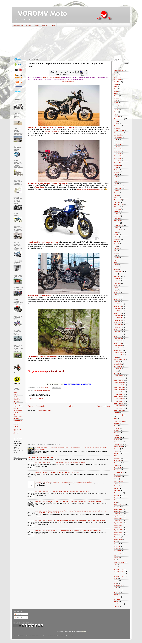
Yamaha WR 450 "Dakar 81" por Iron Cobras (42, 356)
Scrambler (117, 490)
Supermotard (118, 539)
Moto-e (116, 285)
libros (115, 250)
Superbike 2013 (118, 511)
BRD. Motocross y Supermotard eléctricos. (40, 457)
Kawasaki (116, 244)
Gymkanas (117, 223)
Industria (116, 237)
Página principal (18, 25)
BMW (115, 93)
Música (116, 357)
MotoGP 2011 (118, 304)
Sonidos (116, 500)
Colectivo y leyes (119, 119)
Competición (117, 128)
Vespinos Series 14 (119, 576)
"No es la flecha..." (119, 70)
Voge (115, 583)
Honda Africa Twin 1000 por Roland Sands (48, 183)
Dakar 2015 (117, 146)
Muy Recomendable (119, 359)
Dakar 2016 (117, 149)
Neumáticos (117, 368)
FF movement (118, 200)
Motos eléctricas (119, 352)
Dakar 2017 (117, 151)
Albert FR (16, 433)
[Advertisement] (70, 43)
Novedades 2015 (119, 380)
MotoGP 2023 (118, 331)
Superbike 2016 (118, 518)
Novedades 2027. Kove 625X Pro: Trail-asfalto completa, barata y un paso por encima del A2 (62, 491)
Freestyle (117, 211)
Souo (115, 502)
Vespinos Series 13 (119, 574)
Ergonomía (117, 190)
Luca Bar (116, 257)
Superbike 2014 (118, 513)
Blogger (83, 631)
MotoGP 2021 (118, 327)
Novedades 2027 (119, 408)
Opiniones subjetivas (120, 415)
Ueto (15, 403)
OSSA (115, 419)
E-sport (116, 179)
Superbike (117, 507)
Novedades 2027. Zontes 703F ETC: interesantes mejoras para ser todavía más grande (60, 462)
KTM (115, 246)
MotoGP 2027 (118, 341)
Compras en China (119, 130)
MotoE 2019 (117, 297)
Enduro (116, 183)
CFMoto (116, 109)
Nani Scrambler (18, 420)
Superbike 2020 (118, 527)
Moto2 (116, 287)
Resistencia (117, 467)
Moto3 (116, 290)
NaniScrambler (118, 366)
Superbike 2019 (118, 525)
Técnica (36, 25)
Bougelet (116, 98)
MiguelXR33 (37, 390)
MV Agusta (117, 361)
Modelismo (117, 278)
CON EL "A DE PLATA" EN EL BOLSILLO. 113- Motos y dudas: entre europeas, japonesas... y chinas (63, 482)
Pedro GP (16, 418)
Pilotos (116, 435)
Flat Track (117, 202)
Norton (116, 371)
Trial (115, 560)
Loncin (116, 253)
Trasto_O (117, 557)
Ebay (115, 181)
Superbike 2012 (118, 509)
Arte (115, 86)
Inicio (71, 406)
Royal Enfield (118, 476)
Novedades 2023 (119, 398)
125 (115, 72)
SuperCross (117, 537)
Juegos (116, 241)
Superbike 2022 (118, 532)
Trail (115, 555)
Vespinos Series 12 (119, 571)
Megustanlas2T (18, 406)
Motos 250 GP (118, 348)
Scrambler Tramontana (52, 131)
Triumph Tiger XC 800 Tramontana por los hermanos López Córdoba (51, 127)
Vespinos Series (118, 569)
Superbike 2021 (118, 530)
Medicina (116, 269)
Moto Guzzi (117, 283)
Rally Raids (117, 458)
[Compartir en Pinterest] (60, 388)
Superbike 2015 (118, 516)
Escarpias (16, 408)
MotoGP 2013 (118, 308)
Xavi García (117, 599)
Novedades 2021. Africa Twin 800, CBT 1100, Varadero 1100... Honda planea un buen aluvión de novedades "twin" (68, 530)
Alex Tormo (117, 79)
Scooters (116, 488)
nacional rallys (118, 364)
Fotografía (117, 207)
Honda (116, 232)
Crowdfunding (118, 135)
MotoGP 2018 (118, 320)
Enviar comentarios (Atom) (43, 410)
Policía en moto (118, 442)
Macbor (116, 262)
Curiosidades (118, 137)
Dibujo (116, 167)
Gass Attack (17, 394)
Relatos (28, 25)
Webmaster (117, 597)
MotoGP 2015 (118, 313)
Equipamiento (118, 188)
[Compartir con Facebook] (58, 388)
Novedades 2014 (119, 378)
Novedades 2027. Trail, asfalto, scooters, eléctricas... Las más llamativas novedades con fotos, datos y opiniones (68, 501)
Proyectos (117, 449)
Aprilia (116, 84)
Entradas (18, 614)
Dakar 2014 (117, 144)
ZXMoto (116, 606)
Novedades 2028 (119, 410)
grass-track (117, 220)
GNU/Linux (117, 218)
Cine (115, 114)
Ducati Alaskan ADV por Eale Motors (40, 295)
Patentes (116, 423)
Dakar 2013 (117, 142)
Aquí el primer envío (68, 81)
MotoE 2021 (117, 299)
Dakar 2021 (117, 160)
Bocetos (44, 25)
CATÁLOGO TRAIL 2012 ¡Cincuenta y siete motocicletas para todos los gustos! (58, 472)
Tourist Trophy (118, 553)
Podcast (116, 439)
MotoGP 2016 (118, 315)
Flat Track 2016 (118, 204)
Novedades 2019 (119, 389)
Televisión (117, 548)
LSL (115, 255)
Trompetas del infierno (18, 411)
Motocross (117, 292)
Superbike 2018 (118, 523)
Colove (116, 121)
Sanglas (116, 483)
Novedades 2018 (119, 387)
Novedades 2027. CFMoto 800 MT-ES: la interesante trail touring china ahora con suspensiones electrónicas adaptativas (70, 520)
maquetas (117, 267)
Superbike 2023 (118, 534)
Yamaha (116, 601)
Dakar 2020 (117, 158)
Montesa (116, 281)
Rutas (115, 479)
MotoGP (116, 301)
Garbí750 (116, 213)
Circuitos (116, 116)
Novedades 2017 (119, 385)
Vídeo (115, 578)
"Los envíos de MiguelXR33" (51, 77)
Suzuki (116, 541)
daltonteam (117, 165)
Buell (115, 100)
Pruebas (116, 451)
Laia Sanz (116, 248)
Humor (116, 234)
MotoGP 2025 (118, 336)
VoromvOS (117, 592)
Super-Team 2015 (119, 504)
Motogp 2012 (118, 306)
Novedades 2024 (119, 401)
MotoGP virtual (118, 345)
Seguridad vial (118, 493)
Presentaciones (118, 446)
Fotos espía (117, 209)
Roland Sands (39, 187)
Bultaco (116, 102)
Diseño (116, 174)
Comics (116, 123)
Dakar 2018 (117, 153)
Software (116, 497)
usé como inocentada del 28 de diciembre (90, 189)
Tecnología (117, 546)
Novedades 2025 (119, 403)
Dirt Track (117, 170)
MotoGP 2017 (118, 318)
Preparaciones (45, 390)
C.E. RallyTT (117, 105)
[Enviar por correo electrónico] (53, 388)
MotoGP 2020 (118, 324)
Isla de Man (117, 239)
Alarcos (116, 75)
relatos (116, 465)
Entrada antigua (103, 406)
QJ (115, 456)
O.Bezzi (116, 412)
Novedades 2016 (119, 382)
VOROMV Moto (40, 13)
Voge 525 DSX (118, 585)
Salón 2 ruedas (118, 481)
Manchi (116, 264)
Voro (115, 587)
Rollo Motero (17, 427)
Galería (52, 25)
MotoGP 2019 (118, 322)
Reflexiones (117, 463)
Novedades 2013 (119, 375)
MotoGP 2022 (118, 329)
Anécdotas (117, 82)
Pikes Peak (117, 432)
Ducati (116, 176)
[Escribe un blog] (55, 388)
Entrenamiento (118, 186)
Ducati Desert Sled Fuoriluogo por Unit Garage (43, 242)
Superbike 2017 (118, 520)
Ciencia (116, 112)
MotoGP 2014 (118, 311)
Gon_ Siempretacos (18, 415)
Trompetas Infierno (119, 562)
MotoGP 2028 (118, 343)
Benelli (116, 91)
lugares (116, 260)
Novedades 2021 (119, 394)
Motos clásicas (118, 350)
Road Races (117, 470)
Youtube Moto (118, 604)
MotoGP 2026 (118, 338)
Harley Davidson (118, 225)
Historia (116, 227)
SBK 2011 (117, 486)
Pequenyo (16, 401)
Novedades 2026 (119, 405)
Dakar (115, 139)
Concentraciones (119, 133)
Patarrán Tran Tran (119, 421)
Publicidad (117, 453)
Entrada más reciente (36, 406)
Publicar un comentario (36, 398)
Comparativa (117, 126)
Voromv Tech (118, 590)
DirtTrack (116, 172)
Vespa (116, 567)
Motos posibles (118, 355)
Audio (115, 89)
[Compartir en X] (56, 388)
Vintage (116, 581)
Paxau (15, 392)
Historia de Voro (118, 230)
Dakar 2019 (117, 156)
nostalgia (116, 373)
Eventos (116, 195)
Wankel (116, 594)
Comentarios (20, 617)
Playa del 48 (17, 399)
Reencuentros (118, 460)
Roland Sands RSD (119, 472)
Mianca (15, 396)
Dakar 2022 (117, 163)
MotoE (116, 294)
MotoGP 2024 (118, 334)
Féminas (116, 197)
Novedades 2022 (119, 396)
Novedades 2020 (119, 392)
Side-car (116, 495)
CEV (115, 107)
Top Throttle (117, 550)
